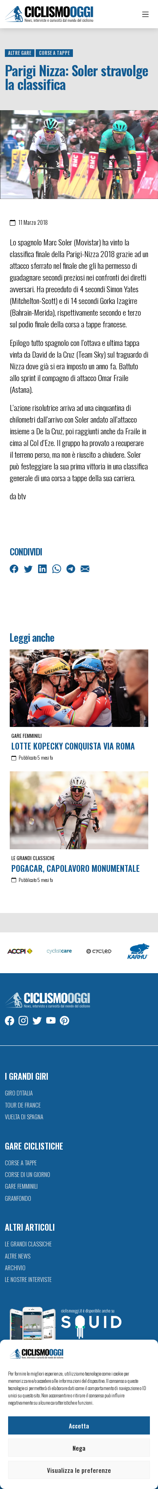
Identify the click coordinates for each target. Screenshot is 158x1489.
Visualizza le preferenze (79, 1470)
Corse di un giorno (27, 1174)
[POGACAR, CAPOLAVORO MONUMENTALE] (79, 810)
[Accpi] (19, 952)
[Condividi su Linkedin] (43, 567)
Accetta (79, 1425)
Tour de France (23, 1105)
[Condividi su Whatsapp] (57, 567)
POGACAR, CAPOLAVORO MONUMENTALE (75, 868)
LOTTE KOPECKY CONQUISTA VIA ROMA (73, 746)
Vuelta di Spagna (24, 1116)
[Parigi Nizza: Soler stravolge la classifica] (79, 154)
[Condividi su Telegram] (71, 567)
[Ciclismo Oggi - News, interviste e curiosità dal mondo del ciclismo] (49, 14)
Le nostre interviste (28, 1279)
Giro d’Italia (19, 1093)
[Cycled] (98, 952)
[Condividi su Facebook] (15, 567)
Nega (79, 1447)
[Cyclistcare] (59, 952)
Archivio (15, 1267)
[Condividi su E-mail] (86, 567)
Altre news (17, 1256)
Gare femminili (26, 735)
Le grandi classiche (33, 857)
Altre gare (19, 53)
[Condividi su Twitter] (29, 567)
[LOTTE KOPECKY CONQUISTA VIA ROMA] (79, 688)
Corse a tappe (54, 53)
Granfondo (18, 1198)
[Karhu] (138, 952)
